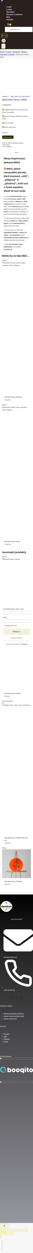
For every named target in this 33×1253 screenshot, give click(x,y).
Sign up (25, 644)
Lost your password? (16, 638)
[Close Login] (4, 1226)
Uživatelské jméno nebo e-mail (13, 609)
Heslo (5, 617)
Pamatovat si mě (11, 626)
